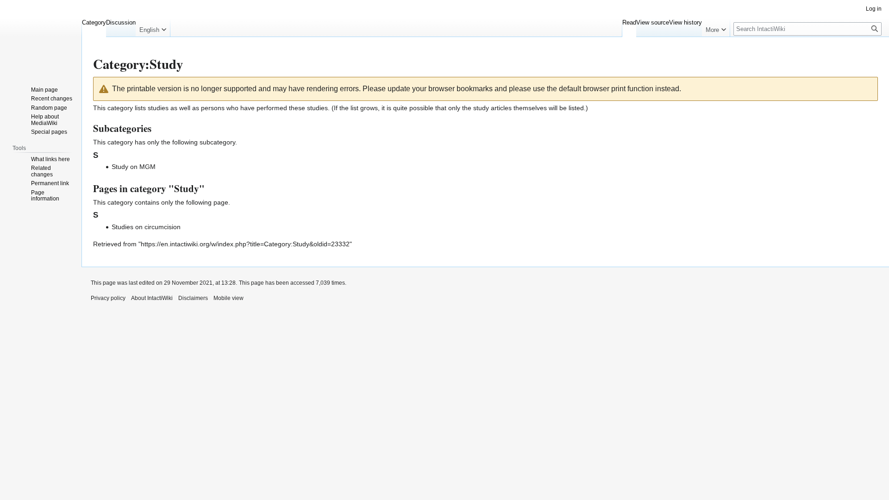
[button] (153, 28)
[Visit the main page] (41, 37)
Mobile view (228, 298)
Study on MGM (134, 166)
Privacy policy (108, 298)
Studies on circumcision (146, 227)
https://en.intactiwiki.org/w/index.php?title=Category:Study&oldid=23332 (245, 244)
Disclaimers (193, 298)
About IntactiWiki (152, 298)
